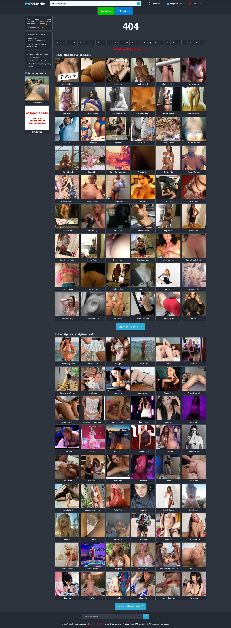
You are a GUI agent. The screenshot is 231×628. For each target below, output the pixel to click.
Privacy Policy (129, 624)
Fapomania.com (81, 624)
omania (35, 3)
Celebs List (156, 4)
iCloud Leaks (198, 4)
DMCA (99, 624)
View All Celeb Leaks (129, 327)
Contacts (155, 624)
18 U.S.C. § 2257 (143, 624)
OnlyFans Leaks (177, 4)
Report (92, 624)
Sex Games (106, 11)
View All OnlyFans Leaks (129, 606)
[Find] (138, 3)
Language (165, 624)
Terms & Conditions (112, 624)
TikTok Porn (124, 11)
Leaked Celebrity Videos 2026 (130, 49)
